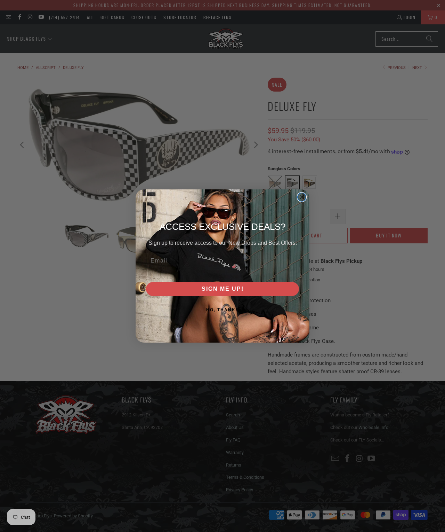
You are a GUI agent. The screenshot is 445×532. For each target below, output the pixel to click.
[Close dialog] (302, 197)
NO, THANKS (222, 309)
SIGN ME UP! (223, 289)
